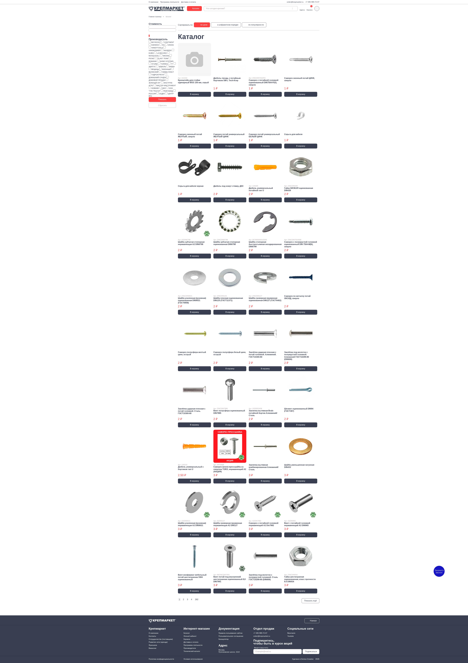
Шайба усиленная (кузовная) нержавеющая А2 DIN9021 (192, 524)
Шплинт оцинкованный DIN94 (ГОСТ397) (298, 410)
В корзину (194, 94)
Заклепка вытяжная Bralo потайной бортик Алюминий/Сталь (263, 413)
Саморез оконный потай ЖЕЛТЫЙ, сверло (190, 135)
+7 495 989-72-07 (312, 2)
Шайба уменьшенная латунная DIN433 (299, 466)
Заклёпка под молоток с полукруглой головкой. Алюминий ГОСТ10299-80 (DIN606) (296, 355)
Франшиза (153, 645)
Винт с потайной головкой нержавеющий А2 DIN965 (297, 524)
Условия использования (193, 659)
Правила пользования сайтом (230, 633)
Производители (190, 648)
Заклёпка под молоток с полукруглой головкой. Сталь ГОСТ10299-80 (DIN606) (263, 577)
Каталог (187, 633)
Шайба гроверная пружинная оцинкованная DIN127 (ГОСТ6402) (265, 299)
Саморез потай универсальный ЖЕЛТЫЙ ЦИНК (228, 135)
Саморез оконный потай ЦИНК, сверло (299, 79)
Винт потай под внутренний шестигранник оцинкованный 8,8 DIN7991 (229, 579)
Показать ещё (310, 601)
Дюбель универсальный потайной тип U (261, 189)
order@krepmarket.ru (295, 2)
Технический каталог (192, 651)
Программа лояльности (169, 2)
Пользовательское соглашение (231, 636)
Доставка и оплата (188, 2)
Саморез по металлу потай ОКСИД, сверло (297, 297)
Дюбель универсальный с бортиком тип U (191, 468)
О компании (153, 2)
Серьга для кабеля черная (190, 186)
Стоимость (155, 24)
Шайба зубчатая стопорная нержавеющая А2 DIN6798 (191, 243)
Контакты (152, 636)
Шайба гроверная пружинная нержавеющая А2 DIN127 (227, 524)
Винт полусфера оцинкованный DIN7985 (229, 412)
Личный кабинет (190, 636)
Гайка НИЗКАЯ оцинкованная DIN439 (298, 189)
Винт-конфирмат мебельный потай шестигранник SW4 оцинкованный (192, 577)
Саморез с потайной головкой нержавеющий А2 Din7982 (263, 524)
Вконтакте (291, 633)
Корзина (187, 639)
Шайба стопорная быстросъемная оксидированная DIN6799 (265, 244)
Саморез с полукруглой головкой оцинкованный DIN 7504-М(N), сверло (300, 244)
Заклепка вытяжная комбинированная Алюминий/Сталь (263, 467)
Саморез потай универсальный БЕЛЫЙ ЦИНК (264, 135)
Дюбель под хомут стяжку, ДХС (228, 186)
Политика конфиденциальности (161, 659)
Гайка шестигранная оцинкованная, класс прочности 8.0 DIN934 (300, 579)
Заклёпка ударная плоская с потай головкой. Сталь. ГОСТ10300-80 (191, 411)
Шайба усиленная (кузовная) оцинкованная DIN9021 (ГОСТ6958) (192, 300)
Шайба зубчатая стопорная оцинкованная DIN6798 (226, 243)
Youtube (290, 636)
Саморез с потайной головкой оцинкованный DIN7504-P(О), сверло (263, 82)
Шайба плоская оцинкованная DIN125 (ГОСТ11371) (228, 299)
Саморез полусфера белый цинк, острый (229, 353)
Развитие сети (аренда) (158, 642)
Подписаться (311, 651)
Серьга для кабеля (293, 134)
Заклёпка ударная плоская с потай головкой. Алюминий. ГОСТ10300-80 (262, 354)
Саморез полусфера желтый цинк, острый (192, 353)
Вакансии (152, 648)
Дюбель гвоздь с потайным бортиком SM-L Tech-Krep (227, 79)
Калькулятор (224, 639)
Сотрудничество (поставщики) (161, 639)
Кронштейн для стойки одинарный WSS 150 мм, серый (193, 81)
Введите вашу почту (261, 648)
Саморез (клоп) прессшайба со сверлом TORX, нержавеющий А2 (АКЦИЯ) (229, 469)
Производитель (158, 39)
